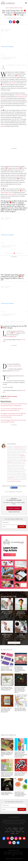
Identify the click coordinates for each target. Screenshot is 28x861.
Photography (15, 828)
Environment (7, 831)
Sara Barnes (11, 18)
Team (15, 852)
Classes (21, 830)
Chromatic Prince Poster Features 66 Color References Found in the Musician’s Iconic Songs (7, 668)
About (5, 852)
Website (9, 396)
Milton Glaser (12, 83)
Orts (20, 462)
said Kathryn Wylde (20, 95)
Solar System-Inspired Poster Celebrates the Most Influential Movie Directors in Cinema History (20, 690)
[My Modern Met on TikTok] (10, 842)
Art (6, 828)
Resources (16, 830)
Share (15, 487)
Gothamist (5, 398)
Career (11, 830)
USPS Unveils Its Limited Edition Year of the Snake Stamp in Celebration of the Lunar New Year (7, 774)
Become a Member (14, 508)
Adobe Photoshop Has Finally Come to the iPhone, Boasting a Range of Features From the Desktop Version (21, 754)
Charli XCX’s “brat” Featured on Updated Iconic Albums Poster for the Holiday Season (20, 793)
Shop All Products (14, 642)
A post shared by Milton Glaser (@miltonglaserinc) (14, 321)
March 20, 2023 (15, 371)
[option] (7, 576)
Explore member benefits (14, 512)
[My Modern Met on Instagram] (16, 838)
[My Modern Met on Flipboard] (20, 838)
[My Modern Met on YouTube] (24, 838)
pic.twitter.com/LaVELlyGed (14, 366)
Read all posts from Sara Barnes (14, 481)
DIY (7, 830)
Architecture (21, 828)
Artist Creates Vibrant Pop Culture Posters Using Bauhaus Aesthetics (21, 774)
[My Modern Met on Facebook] (4, 838)
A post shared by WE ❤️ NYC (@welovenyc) (14, 253)
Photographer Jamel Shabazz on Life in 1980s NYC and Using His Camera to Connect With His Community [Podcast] (13, 415)
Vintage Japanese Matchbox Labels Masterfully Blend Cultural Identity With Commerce (20, 669)
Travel (23, 831)
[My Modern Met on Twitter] (12, 838)
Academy (13, 833)
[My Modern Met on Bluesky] (18, 842)
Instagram (14, 396)
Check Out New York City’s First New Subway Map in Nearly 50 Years (20, 709)
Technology (18, 831)
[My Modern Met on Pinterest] (8, 838)
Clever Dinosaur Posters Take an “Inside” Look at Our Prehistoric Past (7, 688)
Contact (5, 853)
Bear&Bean (22, 455)
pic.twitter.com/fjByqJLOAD (9, 336)
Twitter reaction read (6, 192)
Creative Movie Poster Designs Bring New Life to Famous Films (7, 793)
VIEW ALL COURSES (9, 554)
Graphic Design (18, 8)
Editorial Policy (10, 852)
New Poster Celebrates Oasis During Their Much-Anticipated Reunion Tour (6, 709)
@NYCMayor (21, 331)
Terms (13, 855)
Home (7, 8)
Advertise (9, 853)
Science (13, 831)
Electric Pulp (20, 858)
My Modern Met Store (18, 448)
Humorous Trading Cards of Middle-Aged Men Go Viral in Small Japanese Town (7, 753)
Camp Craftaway (10, 477)
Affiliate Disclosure (16, 853)
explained (3, 126)
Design (11, 8)
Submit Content (19, 852)
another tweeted (12, 194)
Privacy (21, 853)
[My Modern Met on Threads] (14, 842)
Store (17, 833)
